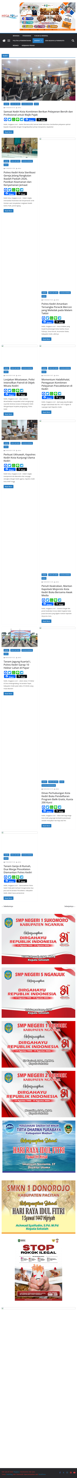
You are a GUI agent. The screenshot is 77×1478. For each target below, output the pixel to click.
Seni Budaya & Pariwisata (54, 41)
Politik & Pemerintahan (22, 41)
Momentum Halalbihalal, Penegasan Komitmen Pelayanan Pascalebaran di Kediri (57, 384)
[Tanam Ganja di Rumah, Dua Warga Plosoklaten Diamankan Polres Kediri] (19, 841)
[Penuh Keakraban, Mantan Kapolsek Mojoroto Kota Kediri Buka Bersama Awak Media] (57, 495)
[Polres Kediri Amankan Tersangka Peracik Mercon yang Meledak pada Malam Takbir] (57, 213)
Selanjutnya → (69, 906)
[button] (41, 40)
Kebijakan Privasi (28, 45)
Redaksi (16, 45)
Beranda (16, 36)
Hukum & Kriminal (41, 36)
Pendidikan (27, 36)
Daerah (37, 41)
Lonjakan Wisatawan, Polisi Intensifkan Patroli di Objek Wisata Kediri (19, 382)
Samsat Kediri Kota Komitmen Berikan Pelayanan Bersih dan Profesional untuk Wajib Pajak (38, 113)
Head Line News (15, 104)
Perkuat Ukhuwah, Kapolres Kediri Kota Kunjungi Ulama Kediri (19, 457)
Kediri (36, 104)
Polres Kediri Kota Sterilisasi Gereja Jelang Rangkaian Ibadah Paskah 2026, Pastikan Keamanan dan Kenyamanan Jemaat (19, 179)
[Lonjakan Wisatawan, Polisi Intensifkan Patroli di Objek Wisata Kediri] (19, 355)
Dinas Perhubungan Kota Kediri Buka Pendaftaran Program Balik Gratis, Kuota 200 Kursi (57, 797)
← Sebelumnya (7, 906)
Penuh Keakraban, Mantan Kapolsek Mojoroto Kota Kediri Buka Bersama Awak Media (57, 590)
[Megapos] (4, 40)
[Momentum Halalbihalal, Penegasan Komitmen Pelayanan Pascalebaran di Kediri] (57, 355)
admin (19, 107)
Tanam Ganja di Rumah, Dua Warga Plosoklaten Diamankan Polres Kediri (18, 869)
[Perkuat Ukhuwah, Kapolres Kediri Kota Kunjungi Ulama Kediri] (19, 430)
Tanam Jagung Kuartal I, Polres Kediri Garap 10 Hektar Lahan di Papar (17, 664)
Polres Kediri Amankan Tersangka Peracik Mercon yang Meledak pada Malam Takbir (57, 308)
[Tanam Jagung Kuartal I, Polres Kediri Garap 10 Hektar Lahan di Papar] (19, 637)
